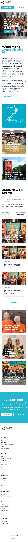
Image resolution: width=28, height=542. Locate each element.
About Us (3, 456)
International (4, 440)
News (2, 462)
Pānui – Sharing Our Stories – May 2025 (12, 265)
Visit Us (8, 31)
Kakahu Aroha (4, 510)
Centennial (4, 464)
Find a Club (7, 7)
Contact (21, 7)
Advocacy (3, 442)
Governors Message (6, 458)
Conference (4, 504)
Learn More (7, 96)
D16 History (4, 466)
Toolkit (3, 508)
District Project (5, 448)
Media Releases (5, 506)
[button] (2, 25)
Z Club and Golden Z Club (7, 486)
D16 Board (3, 460)
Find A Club (20, 31)
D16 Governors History (7, 468)
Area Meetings (4, 482)
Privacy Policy (4, 523)
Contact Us (4, 521)
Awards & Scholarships (7, 444)
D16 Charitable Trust (6, 496)
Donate (3, 494)
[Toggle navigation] (25, 2)
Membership (4, 484)
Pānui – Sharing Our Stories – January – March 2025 (12, 292)
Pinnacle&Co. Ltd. (22, 535)
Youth (2, 446)
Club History (4, 470)
